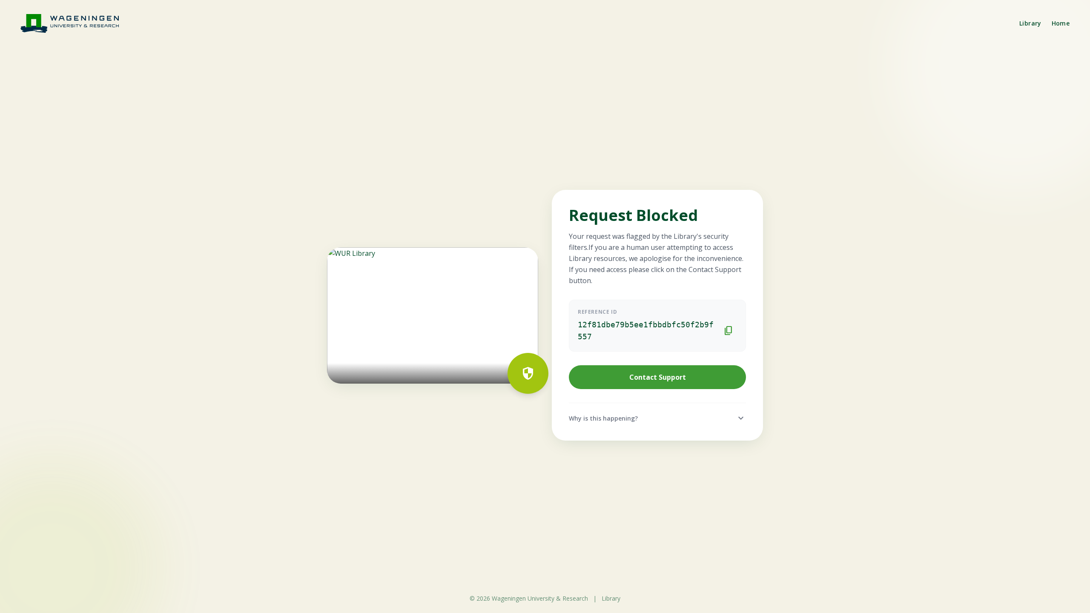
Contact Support (657, 377)
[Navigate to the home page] (74, 23)
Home (1061, 23)
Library (1030, 23)
